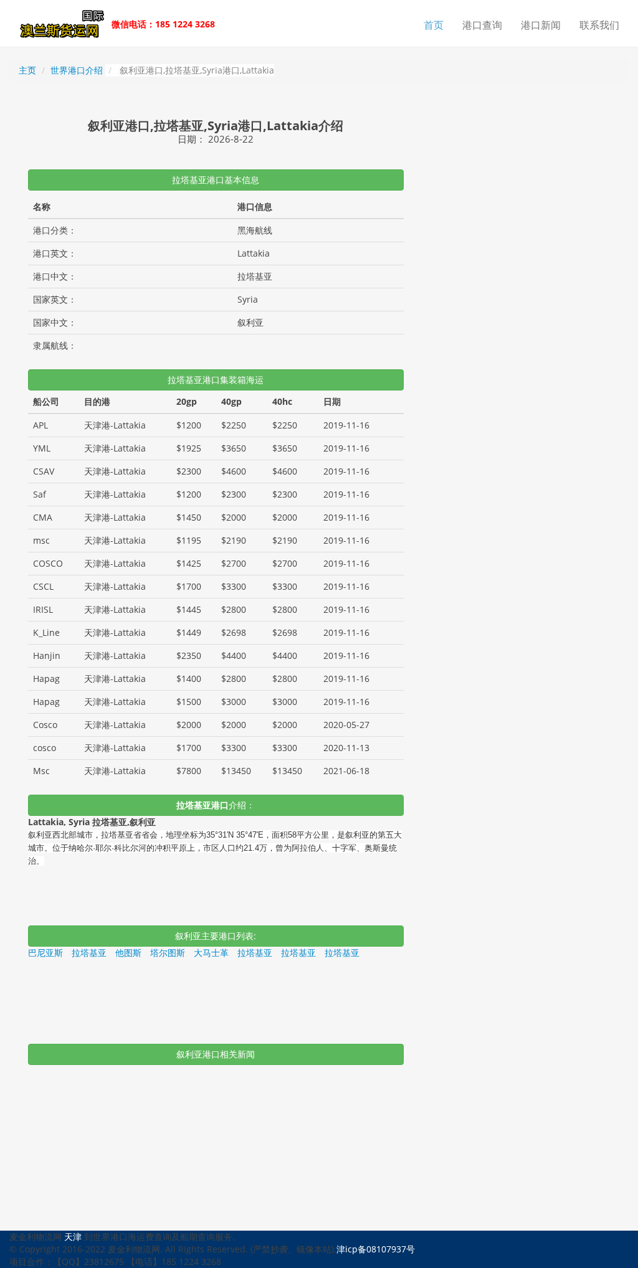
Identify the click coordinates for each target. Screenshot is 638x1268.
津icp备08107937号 (375, 1249)
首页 (434, 25)
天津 (73, 1236)
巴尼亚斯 (45, 952)
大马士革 (211, 952)
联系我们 (599, 25)
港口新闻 (541, 25)
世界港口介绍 (76, 70)
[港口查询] (59, 25)
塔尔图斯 (167, 952)
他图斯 (128, 952)
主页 (27, 70)
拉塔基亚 (89, 952)
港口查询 (482, 25)
